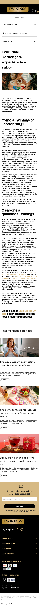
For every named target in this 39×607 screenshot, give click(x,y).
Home (17, 17)
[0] (36, 10)
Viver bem (5, 379)
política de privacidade (21, 511)
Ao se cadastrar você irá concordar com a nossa (21, 511)
